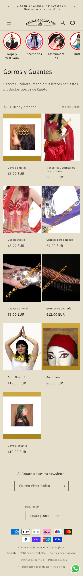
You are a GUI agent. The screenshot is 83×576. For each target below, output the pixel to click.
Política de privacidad (62, 552)
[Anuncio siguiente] (75, 7)
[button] (9, 23)
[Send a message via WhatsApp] (75, 568)
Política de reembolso (33, 552)
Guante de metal (18, 308)
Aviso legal (60, 566)
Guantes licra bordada (59, 239)
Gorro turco (53, 377)
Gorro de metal (17, 167)
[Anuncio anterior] (8, 7)
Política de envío (58, 559)
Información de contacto (35, 566)
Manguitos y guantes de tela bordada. (60, 169)
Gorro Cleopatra (17, 446)
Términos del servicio (31, 559)
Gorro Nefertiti (16, 377)
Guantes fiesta (16, 239)
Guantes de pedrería (58, 308)
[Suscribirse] (63, 486)
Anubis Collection (37, 547)
